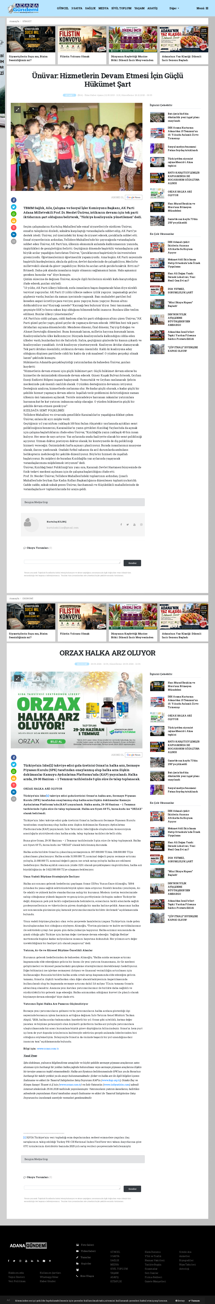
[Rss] (39, 1260)
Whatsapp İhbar (49, 1277)
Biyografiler (186, 1260)
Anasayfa (14, 21)
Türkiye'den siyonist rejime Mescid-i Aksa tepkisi (180, 162)
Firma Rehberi (153, 1277)
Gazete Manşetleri (155, 1281)
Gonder (132, 563)
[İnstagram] (21, 1260)
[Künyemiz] (78, 1269)
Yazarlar (85, 1257)
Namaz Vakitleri (155, 1260)
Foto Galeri (87, 1244)
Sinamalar (151, 1268)
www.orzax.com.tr (48, 1048)
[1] (24, 1137)
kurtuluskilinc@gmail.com (63, 527)
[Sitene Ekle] (51, 1260)
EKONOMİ (28, 598)
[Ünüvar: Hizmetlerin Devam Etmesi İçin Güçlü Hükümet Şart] (76, 146)
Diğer (173, 8)
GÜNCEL (63, 8)
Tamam (195, 1300)
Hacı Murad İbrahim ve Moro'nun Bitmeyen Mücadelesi (181, 207)
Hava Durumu (153, 1252)
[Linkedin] (33, 1260)
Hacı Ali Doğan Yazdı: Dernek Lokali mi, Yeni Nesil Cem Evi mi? (181, 277)
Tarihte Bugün (153, 1264)
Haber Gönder (48, 1281)
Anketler (184, 1256)
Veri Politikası (17, 1281)
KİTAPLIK (116, 1281)
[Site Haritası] (45, 1260)
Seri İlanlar (151, 1273)
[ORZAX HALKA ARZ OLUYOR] (76, 709)
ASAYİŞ (152, 8)
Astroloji (184, 1268)
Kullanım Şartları (50, 1272)
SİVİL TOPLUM (121, 8)
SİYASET (27, 21)
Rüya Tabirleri (187, 1264)
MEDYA (103, 8)
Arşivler (85, 1263)
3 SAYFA (76, 8)
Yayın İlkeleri (16, 1277)
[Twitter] (15, 1260)
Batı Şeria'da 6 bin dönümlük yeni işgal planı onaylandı (184, 117)
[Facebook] (10, 1260)
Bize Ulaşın (87, 1276)
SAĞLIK (90, 8)
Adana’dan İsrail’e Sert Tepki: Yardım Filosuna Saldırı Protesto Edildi (182, 335)
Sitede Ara (185, 1252)
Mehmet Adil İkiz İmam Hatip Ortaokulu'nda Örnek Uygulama (184, 263)
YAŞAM (139, 8)
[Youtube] (27, 1260)
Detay (181, 1300)
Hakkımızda (16, 1272)
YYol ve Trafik (153, 1256)
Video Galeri (88, 1251)
